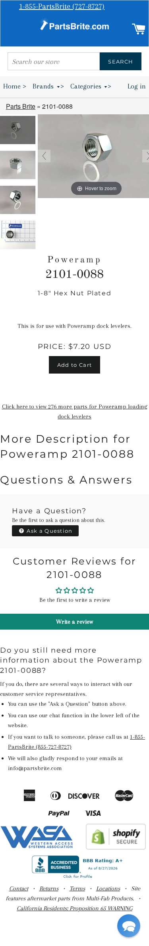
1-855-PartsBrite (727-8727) (61, 6)
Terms (77, 888)
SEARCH (120, 61)
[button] (128, 925)
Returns (48, 888)
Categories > (91, 86)
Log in (137, 86)
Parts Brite (20, 106)
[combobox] (54, 61)
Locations (108, 888)
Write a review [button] (74, 621)
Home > (14, 86)
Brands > (48, 86)
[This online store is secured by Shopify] (116, 847)
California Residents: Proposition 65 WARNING (74, 908)
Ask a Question (49, 531)
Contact (18, 888)
